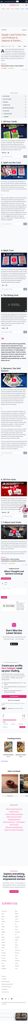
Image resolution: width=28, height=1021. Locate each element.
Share (25, 46)
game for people (14, 824)
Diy (15, 924)
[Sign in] (26, 5)
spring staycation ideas (14, 819)
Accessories (4, 911)
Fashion (3, 926)
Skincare (3, 958)
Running (3, 955)
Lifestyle (3, 942)
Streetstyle (4, 960)
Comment (4, 597)
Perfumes (17, 952)
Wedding (17, 965)
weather (5, 356)
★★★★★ (24, 29)
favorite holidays (20, 822)
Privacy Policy (4, 989)
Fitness (8, 8)
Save (19, 46)
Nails (3, 950)
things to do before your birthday (14, 814)
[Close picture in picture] (16, 1014)
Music (16, 947)
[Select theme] (23, 5)
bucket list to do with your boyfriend (14, 830)
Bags (3, 913)
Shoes (16, 955)
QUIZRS (26, 69)
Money (16, 945)
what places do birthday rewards (14, 827)
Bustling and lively (12, 563)
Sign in (3, 704)
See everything (5, 761)
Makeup (3, 945)
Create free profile (14, 696)
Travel (16, 963)
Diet (2, 924)
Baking (12, 8)
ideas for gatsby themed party (14, 809)
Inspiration (3, 8)
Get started (22, 727)
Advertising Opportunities (7, 984)
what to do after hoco (9, 822)
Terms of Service (5, 992)
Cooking (3, 921)
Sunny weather (4, 68)
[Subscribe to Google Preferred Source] (8, 606)
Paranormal (17, 950)
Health (3, 937)
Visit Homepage (14, 891)
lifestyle (4, 29)
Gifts (3, 934)
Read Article (12, 796)
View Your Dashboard (15, 700)
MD (13, 46)
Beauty (3, 916)
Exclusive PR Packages (6, 986)
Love (16, 942)
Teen (3, 963)
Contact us (4, 976)
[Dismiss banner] (25, 602)
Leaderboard (5, 727)
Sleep (16, 958)
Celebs (16, 919)
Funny (16, 929)
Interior (3, 939)
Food (3, 929)
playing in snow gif (14, 811)
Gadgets (3, 932)
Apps (16, 911)
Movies (3, 947)
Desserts (22, 8)
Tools (16, 968)
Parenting (4, 952)
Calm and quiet (4, 563)
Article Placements (6, 981)
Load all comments (6, 578)
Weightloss (17, 8)
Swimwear (17, 960)
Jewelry (16, 939)
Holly (3, 46)
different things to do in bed (14, 817)
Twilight (3, 965)
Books (3, 919)
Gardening (17, 932)
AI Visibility (4, 979)
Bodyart (16, 916)
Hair (16, 934)
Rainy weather (11, 68)
